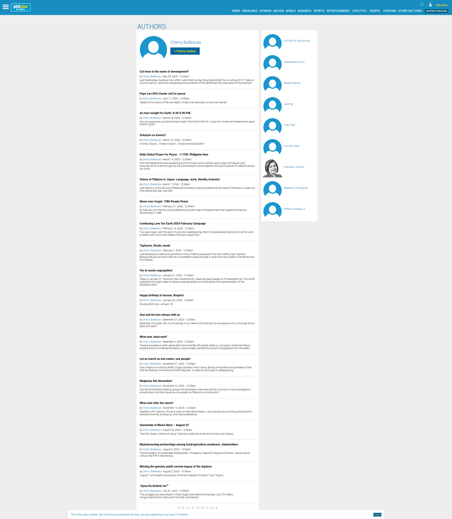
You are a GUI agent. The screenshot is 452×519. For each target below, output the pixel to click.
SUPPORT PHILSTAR (436, 11)
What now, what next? (153, 336)
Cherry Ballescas (185, 42)
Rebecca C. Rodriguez (296, 188)
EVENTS (375, 11)
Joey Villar (289, 125)
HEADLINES (249, 11)
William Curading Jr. (295, 209)
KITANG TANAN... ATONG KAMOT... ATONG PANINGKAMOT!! (172, 143)
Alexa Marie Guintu (294, 62)
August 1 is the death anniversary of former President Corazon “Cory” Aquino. (182, 475)
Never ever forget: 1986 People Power (164, 201)
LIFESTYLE (359, 11)
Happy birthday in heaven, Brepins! (162, 295)
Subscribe (442, 5)
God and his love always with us (160, 314)
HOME (236, 11)
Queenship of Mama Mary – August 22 (164, 425)
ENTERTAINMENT (338, 11)
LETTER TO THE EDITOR (297, 41)
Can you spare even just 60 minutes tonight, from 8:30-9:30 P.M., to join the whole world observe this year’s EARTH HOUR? (197, 123)
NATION (278, 11)
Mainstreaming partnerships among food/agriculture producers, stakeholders (189, 444)
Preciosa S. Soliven (294, 167)
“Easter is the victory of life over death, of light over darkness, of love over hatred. (183, 102)
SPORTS (319, 11)
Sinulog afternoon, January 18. (156, 304)
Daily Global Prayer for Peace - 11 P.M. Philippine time (174, 154)
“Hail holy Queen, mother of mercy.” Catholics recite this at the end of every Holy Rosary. (187, 433)
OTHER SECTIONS (410, 11)
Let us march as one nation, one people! (165, 359)
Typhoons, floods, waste (155, 245)
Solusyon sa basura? (153, 135)
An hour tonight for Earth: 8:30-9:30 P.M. (165, 113)
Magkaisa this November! (156, 381)
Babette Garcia (292, 83)
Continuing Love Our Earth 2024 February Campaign (173, 223)
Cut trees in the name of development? (164, 71)
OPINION (265, 11)
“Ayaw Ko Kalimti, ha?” (154, 486)
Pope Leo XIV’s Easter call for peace (162, 93)
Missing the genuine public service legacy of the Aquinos (176, 466)
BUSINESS (304, 11)
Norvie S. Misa (291, 146)
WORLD (291, 11)
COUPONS (389, 11)
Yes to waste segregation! (156, 270)
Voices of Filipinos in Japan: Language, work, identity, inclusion (180, 179)
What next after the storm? (157, 403)
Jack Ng (288, 104)
